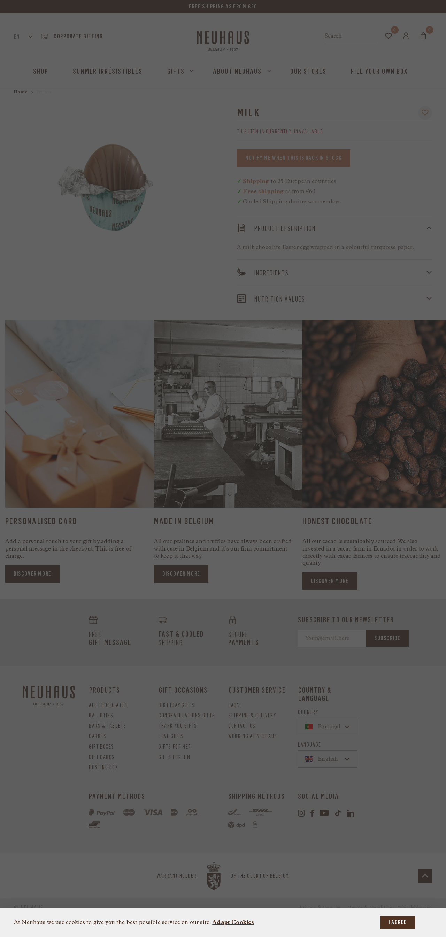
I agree (398, 922)
